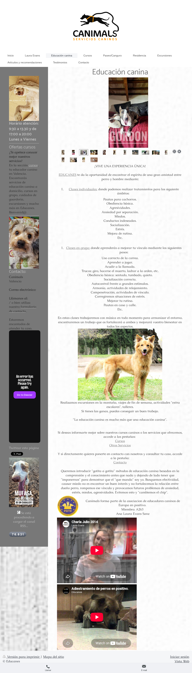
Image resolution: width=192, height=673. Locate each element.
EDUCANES (67, 175)
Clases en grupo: (78, 248)
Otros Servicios (120, 445)
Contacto (120, 462)
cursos (33, 165)
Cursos (120, 441)
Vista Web (182, 661)
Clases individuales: (83, 189)
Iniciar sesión (179, 657)
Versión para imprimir (23, 657)
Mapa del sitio (53, 657)
